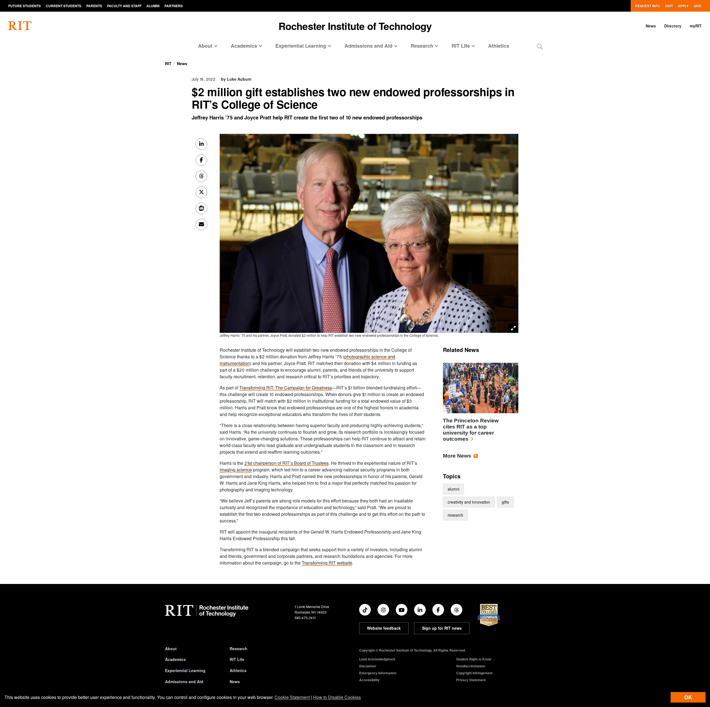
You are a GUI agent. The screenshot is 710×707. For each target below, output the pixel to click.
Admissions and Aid (184, 681)
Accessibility (369, 679)
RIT (168, 63)
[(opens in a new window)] (365, 610)
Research (238, 648)
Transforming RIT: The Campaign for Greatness (285, 387)
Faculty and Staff (124, 5)
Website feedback (384, 628)
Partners (173, 5)
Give (697, 5)
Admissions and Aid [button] (368, 45)
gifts (505, 502)
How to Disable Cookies (337, 697)
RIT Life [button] (461, 45)
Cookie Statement (292, 697)
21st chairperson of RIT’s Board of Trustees (286, 463)
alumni (453, 489)
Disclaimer (367, 665)
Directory (672, 26)
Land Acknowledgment (377, 659)
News (651, 26)
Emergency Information (377, 672)
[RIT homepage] (19, 25)
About (171, 648)
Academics (175, 659)
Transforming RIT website (327, 563)
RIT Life (237, 659)
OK (688, 697)
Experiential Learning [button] (300, 45)
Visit (669, 5)
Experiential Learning (185, 670)
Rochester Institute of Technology (355, 26)
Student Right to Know (473, 659)
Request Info (647, 5)
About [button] (205, 45)
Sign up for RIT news (442, 628)
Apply (683, 5)
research (455, 515)
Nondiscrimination (470, 665)
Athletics (498, 45)
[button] (540, 46)
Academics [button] (244, 45)
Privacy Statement (471, 679)
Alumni (152, 5)
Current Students (63, 5)
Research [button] (422, 45)
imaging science (236, 469)
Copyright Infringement (474, 672)
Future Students (24, 5)
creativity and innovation (469, 502)
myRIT (696, 26)
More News (457, 456)
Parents (94, 5)
